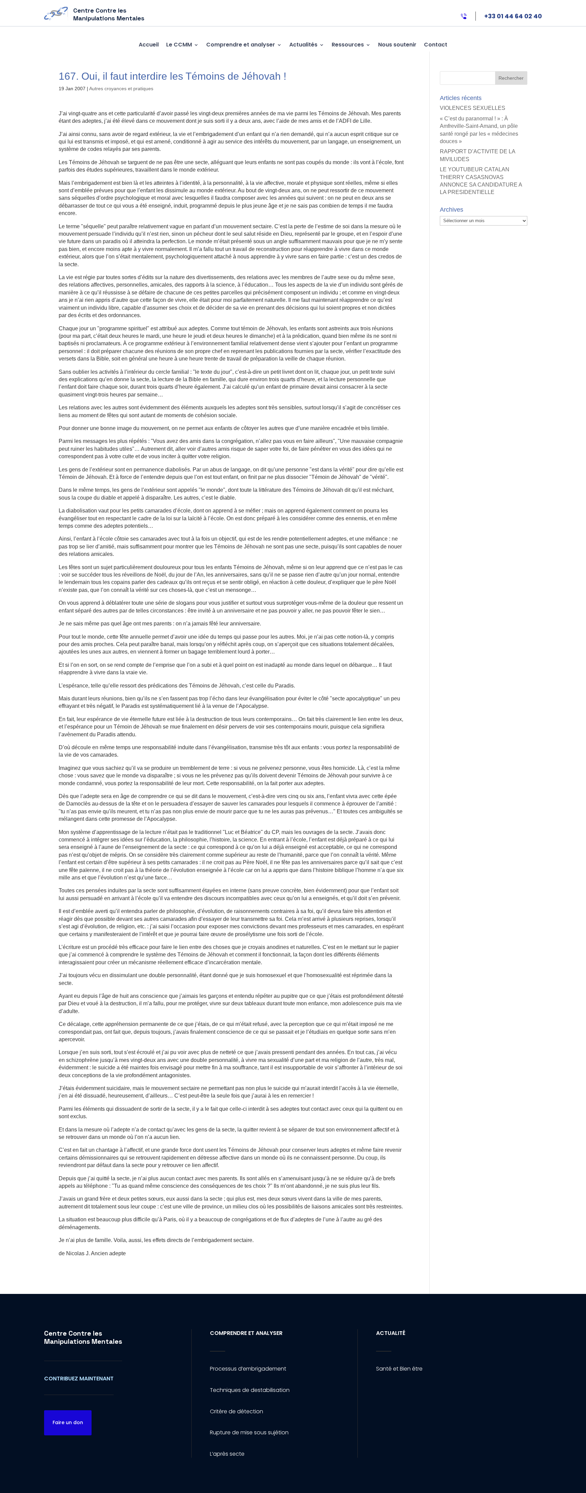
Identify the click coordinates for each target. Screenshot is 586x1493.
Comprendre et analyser (240, 45)
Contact (435, 45)
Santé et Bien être (399, 1369)
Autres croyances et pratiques (121, 88)
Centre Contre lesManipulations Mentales (83, 1337)
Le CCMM (179, 45)
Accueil (149, 45)
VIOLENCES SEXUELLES (472, 108)
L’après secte (227, 1454)
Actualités (303, 45)
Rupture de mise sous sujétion (249, 1432)
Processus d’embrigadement (248, 1369)
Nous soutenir (397, 45)
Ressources (348, 45)
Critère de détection (236, 1411)
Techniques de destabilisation (250, 1390)
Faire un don (68, 1422)
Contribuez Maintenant (79, 1378)
